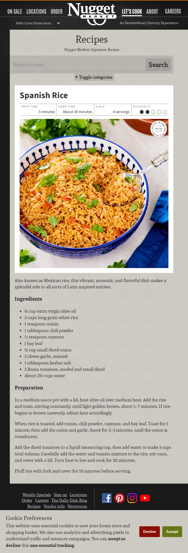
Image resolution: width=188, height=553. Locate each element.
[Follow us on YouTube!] (145, 502)
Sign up (60, 494)
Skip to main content (23, 4)
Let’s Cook (132, 11)
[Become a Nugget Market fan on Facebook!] (107, 502)
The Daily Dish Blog (69, 500)
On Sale (14, 11)
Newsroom (77, 506)
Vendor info (54, 506)
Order (56, 11)
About (152, 11)
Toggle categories (96, 77)
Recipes (34, 506)
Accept (172, 531)
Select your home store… (34, 23)
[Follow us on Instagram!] (132, 502)
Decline (149, 531)
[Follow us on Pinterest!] (119, 502)
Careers (173, 11)
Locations (36, 11)
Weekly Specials (37, 494)
